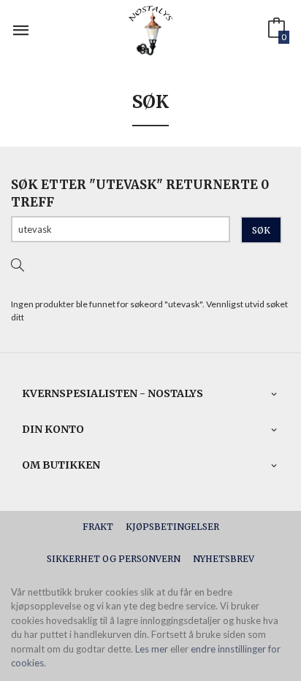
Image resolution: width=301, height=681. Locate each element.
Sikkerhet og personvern (113, 558)
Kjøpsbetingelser (172, 526)
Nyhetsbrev (223, 558)
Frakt (98, 526)
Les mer (151, 649)
